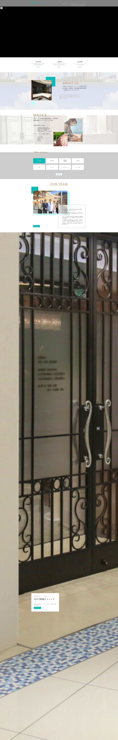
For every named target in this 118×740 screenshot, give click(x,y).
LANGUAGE (84, 2)
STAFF (71, 2)
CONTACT (77, 2)
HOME (61, 2)
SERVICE (66, 2)
